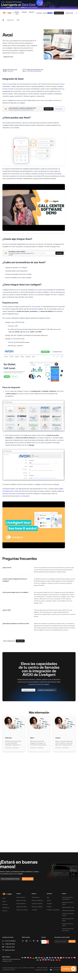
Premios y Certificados (37, 900)
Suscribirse (60, 253)
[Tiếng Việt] (57, 960)
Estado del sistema (21, 903)
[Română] (40, 960)
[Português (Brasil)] (37, 960)
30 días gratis (58, 108)
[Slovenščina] (48, 960)
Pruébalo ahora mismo (28, 690)
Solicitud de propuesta (22, 909)
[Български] (25, 957)
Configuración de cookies (41, 969)
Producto (24, 12)
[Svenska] (51, 960)
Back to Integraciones (9, 641)
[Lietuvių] (64, 957)
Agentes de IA (17, 13)
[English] (39, 957)
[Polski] (74, 957)
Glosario (49, 900)
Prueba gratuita (59, 13)
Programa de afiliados (37, 906)
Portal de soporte (20, 897)
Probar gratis (20, 641)
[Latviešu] (66, 957)
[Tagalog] (54, 960)
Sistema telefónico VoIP (68, 907)
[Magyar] (55, 957)
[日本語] (61, 957)
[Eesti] (44, 957)
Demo (3, 898)
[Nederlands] (69, 957)
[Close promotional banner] (75, 2)
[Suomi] (47, 957)
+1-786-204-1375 (9, 947)
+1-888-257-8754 (10, 944)
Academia (49, 903)
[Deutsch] (33, 957)
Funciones (4, 904)
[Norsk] (72, 957)
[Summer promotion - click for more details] (39, 4)
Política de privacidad (55, 967)
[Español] (42, 957)
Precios (4, 901)
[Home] (3, 20)
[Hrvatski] (53, 957)
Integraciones (10, 20)
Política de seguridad (42, 967)
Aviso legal (34, 909)
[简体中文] (59, 960)
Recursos (31, 12)
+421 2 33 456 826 (10, 941)
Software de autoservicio (68, 910)
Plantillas (49, 906)
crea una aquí (36, 306)
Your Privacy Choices (58, 969)
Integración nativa (8, 56)
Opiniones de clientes (37, 903)
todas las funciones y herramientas (13, 493)
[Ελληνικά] (36, 957)
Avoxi (18, 20)
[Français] (50, 957)
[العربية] (22, 957)
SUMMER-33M (9, 7)
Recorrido (4, 910)
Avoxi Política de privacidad (34, 71)
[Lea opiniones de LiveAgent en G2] (45, 942)
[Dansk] (31, 957)
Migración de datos (21, 900)
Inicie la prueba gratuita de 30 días (10, 878)
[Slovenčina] (46, 960)
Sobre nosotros (35, 897)
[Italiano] (58, 957)
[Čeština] (28, 957)
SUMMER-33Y (23, 7)
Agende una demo (27, 878)
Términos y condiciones (29, 967)
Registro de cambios (21, 906)
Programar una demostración (46, 690)
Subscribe (72, 941)
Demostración (69, 13)
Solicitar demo (48, 108)
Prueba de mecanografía (53, 909)
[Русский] (43, 960)
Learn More (10, 71)
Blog (48, 897)
